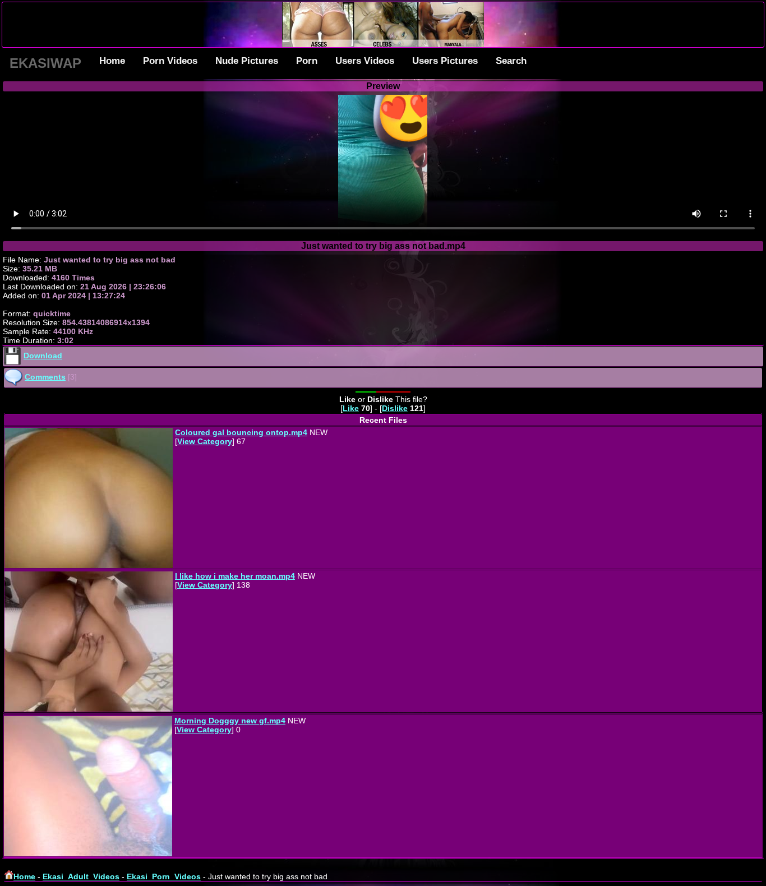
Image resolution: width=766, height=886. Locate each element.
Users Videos (364, 61)
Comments (45, 376)
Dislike (395, 408)
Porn (306, 61)
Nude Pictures (246, 61)
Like (351, 408)
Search (511, 61)
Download (43, 355)
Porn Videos (170, 61)
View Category (204, 441)
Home (112, 61)
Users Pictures (445, 61)
